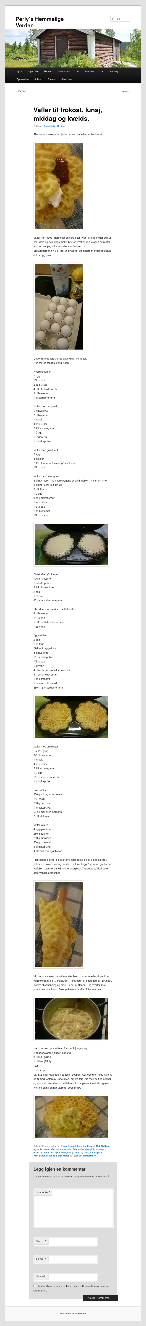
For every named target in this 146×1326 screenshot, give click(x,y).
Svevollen (66, 79)
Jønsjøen (89, 71)
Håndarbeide (64, 71)
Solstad (38, 79)
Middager (105, 1146)
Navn (41, 1241)
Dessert (72, 1146)
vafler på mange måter (57, 1155)
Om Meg (113, 71)
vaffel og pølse (81, 1152)
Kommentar (43, 1192)
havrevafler (49, 1149)
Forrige (21, 91)
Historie (48, 71)
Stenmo (52, 79)
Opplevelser (23, 79)
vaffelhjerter (96, 1152)
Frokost (91, 1146)
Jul (77, 71)
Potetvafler (78, 1149)
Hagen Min (32, 71)
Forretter (81, 1146)
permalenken (89, 1155)
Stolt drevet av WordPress (73, 1313)
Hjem (19, 71)
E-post (41, 1259)
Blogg (64, 1146)
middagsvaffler (64, 1149)
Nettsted (40, 1276)
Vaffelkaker (39, 1155)
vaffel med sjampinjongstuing (58, 1152)
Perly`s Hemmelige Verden (40, 22)
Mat (101, 71)
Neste (126, 91)
